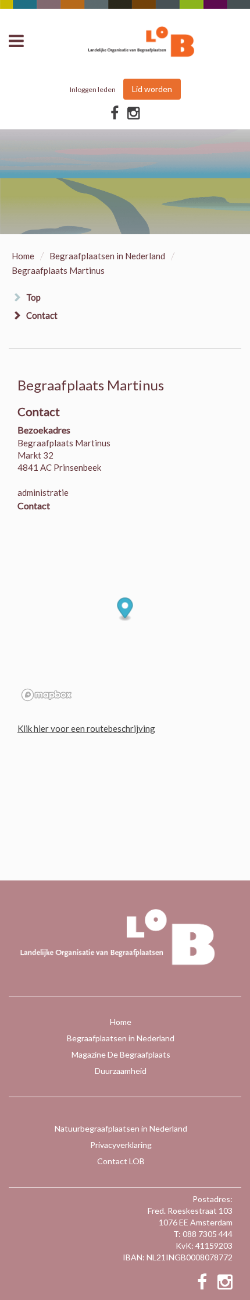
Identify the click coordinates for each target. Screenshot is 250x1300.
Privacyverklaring (121, 1145)
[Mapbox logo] (46, 695)
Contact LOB (121, 1161)
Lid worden (152, 89)
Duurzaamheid (121, 1071)
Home (23, 256)
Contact (42, 315)
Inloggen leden (93, 89)
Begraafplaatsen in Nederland (107, 256)
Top (33, 297)
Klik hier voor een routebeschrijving (86, 728)
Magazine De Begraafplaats (121, 1054)
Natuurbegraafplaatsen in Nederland (121, 1128)
